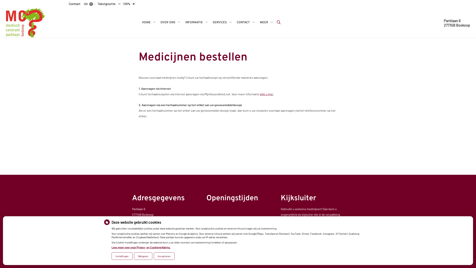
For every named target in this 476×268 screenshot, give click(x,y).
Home (146, 22)
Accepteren (164, 256)
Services (220, 22)
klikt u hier (266, 94)
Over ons (167, 22)
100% (126, 4)
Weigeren (143, 256)
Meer (264, 22)
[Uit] (92, 4)
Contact (243, 22)
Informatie (194, 22)
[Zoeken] (279, 22)
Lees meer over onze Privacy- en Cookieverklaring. (141, 247)
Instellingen (122, 256)
